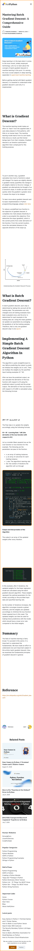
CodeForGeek (7, 841)
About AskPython (8, 906)
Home (4, 897)
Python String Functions (10, 887)
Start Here (6, 902)
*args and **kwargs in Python (12, 878)
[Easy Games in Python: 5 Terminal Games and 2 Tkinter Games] (17, 751)
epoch (18, 329)
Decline (21, 947)
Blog (3, 904)
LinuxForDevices (8, 838)
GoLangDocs (6, 836)
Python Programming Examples (12, 33)
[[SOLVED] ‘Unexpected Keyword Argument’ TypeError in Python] (17, 806)
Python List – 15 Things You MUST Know (16, 882)
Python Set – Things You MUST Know (15, 884)
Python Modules (7, 853)
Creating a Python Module (11, 875)
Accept (13, 947)
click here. (27, 204)
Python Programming (9, 851)
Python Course (7, 899)
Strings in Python (8, 860)
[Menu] (31, 4)
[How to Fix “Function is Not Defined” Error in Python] (17, 779)
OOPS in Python (7, 856)
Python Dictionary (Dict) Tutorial (13, 880)
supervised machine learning (21, 75)
